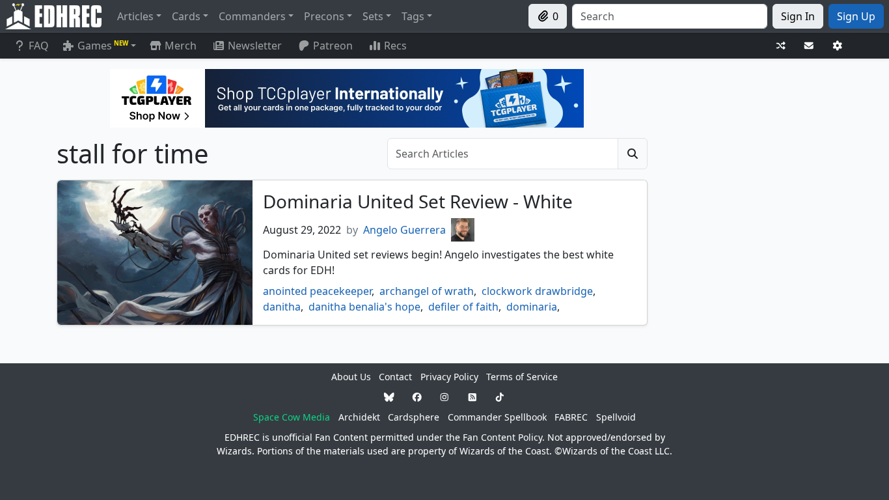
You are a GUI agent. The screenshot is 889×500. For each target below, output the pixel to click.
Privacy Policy (449, 376)
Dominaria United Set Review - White (418, 201)
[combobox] (669, 16)
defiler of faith (463, 306)
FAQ (39, 45)
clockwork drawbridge (537, 291)
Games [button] (102, 45)
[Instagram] (444, 397)
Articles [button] (135, 16)
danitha (282, 306)
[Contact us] (809, 46)
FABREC (571, 417)
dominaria (531, 306)
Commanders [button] (252, 16)
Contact (395, 376)
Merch (179, 45)
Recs (395, 45)
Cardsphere (413, 417)
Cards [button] (186, 16)
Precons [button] (324, 16)
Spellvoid (616, 417)
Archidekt (359, 417)
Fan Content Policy (502, 437)
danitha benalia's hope (364, 306)
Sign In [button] (798, 16)
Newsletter (255, 45)
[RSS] (472, 397)
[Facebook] (417, 397)
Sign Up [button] (856, 16)
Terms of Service (522, 376)
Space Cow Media (291, 417)
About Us (351, 376)
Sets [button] (372, 16)
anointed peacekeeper (317, 291)
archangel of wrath (426, 291)
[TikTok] (500, 397)
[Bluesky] (389, 397)
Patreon (333, 45)
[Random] (781, 46)
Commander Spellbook (497, 417)
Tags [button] (413, 16)
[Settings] (837, 46)
